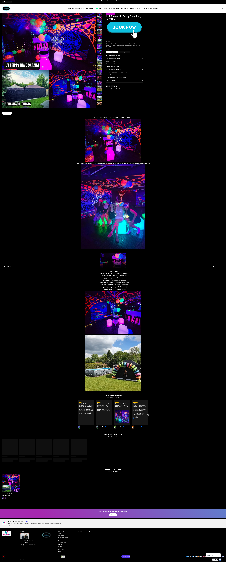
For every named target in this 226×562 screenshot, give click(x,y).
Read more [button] (117, 407)
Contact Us (60, 533)
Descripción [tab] (7, 113)
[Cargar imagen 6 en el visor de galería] (99, 41)
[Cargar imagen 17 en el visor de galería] (99, 98)
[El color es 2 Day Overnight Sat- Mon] (5, 498)
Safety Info (60, 544)
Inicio (107, 88)
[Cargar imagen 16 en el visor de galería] (99, 93)
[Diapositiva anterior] (98, 106)
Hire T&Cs (60, 546)
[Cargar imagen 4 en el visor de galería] (99, 31)
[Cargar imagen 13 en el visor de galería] (99, 78)
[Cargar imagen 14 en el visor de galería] (99, 83)
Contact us (222, 1)
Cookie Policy (61, 539)
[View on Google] (79, 427)
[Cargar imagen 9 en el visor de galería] (99, 57)
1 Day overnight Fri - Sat (112, 52)
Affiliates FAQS (61, 549)
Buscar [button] (113, 514)
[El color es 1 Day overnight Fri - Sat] (3, 498)
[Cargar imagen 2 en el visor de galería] (99, 20)
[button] (212, 9)
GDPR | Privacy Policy (62, 535)
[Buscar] (213, 8)
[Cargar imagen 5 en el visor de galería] (99, 36)
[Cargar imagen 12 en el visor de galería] (99, 72)
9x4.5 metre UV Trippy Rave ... (116, 88)
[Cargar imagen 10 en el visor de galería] (99, 62)
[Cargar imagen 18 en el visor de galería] (99, 104)
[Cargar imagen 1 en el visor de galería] (99, 15)
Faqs (218, 1)
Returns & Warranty (62, 542)
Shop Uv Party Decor (103, 8)
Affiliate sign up (61, 547)
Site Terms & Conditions (63, 537)
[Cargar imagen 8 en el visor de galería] (99, 52)
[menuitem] (66, 533)
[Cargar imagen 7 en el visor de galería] (99, 46)
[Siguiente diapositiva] (101, 106)
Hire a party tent (76, 8)
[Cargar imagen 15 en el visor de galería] (99, 88)
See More (26, 521)
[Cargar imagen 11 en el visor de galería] (99, 67)
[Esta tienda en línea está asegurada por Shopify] (63, 557)
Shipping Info (60, 540)
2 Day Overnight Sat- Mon (124, 52)
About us (59, 551)
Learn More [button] (38, 559)
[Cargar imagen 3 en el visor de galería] (99, 26)
